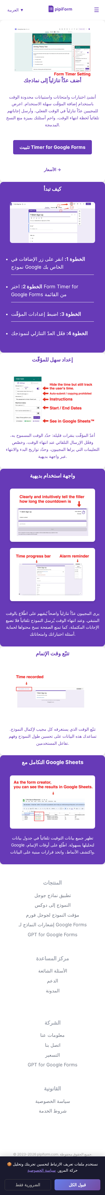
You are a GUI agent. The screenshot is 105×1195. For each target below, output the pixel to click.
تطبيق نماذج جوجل (52, 895)
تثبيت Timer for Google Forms (52, 147)
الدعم (52, 981)
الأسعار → (52, 169)
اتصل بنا (52, 1045)
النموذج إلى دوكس (53, 905)
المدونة (53, 991)
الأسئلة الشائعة (52, 971)
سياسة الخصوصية (52, 1101)
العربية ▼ (15, 10)
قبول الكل (77, 1184)
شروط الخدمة (52, 1111)
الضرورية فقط (27, 1184)
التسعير (52, 1055)
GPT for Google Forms (52, 934)
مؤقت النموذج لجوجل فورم (52, 915)
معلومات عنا (52, 1035)
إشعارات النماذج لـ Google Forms (53, 924)
